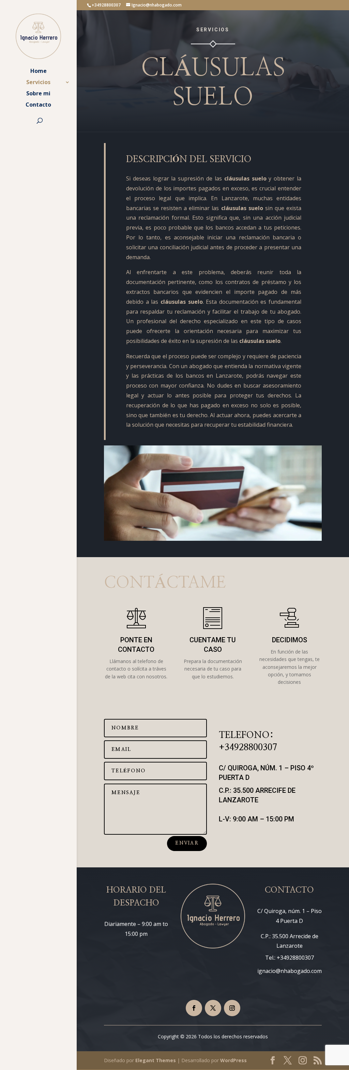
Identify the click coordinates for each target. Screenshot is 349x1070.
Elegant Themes (155, 1060)
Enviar (186, 843)
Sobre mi (38, 94)
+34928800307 (248, 747)
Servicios (38, 83)
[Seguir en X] (213, 1008)
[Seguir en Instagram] (232, 1008)
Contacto (38, 105)
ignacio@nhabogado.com (289, 971)
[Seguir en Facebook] (194, 1008)
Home (38, 71)
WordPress (233, 1060)
